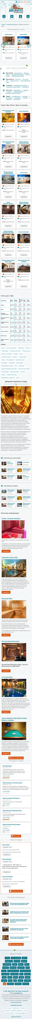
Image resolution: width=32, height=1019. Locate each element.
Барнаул (24, 958)
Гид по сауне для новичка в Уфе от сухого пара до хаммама (19, 937)
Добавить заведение (17, 1010)
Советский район (6, 357)
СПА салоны (16, 99)
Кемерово (5, 967)
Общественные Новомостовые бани (27, 504)
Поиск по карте (7, 1008)
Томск (10, 980)
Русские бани (18, 73)
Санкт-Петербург (15, 958)
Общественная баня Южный (24, 261)
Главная (3, 24)
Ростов (10, 977)
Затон (17, 377)
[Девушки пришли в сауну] (16, 386)
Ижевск (15, 964)
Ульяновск (27, 980)
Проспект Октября (6, 354)
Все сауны (11, 18)
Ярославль (25, 984)
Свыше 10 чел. (14, 80)
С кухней (25, 98)
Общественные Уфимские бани (24, 203)
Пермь (4, 977)
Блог (27, 1008)
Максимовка (19, 363)
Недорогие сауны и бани (13, 87)
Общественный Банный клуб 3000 (8, 232)
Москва (7, 958)
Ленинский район (11, 348)
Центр (3, 348)
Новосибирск (14, 974)
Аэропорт (21, 366)
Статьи (25, 1010)
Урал (16, 366)
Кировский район (12, 374)
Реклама (22, 1008)
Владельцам (20, 2)
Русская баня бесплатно (10, 641)
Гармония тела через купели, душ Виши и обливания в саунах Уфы (19, 912)
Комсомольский (20, 360)
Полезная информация (12, 24)
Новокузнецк (5, 974)
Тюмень (20, 980)
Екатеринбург (7, 964)
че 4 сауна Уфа (7, 677)
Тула (15, 980)
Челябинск (18, 984)
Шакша (3, 374)
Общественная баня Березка (8, 142)
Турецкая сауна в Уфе (10, 557)
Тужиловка (21, 348)
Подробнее (6, 551)
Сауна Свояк (23, 172)
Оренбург (27, 974)
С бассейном (16, 90)
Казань (27, 964)
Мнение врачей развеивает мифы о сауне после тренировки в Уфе (19, 903)
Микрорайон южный (7, 366)
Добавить (28, 2)
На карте (20, 18)
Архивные (7, 1010)
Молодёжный (10, 360)
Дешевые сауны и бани (20, 85)
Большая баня (7, 598)
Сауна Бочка (23, 34)
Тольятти (4, 980)
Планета (22, 372)
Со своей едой (16, 96)
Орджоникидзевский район (9, 369)
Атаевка (27, 348)
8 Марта (15, 357)
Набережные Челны (13, 971)
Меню (4, 18)
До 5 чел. (18, 79)
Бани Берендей (23, 111)
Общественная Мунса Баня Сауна (8, 261)
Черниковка (4, 351)
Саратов (27, 977)
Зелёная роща (26, 351)
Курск (27, 967)
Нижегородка (5, 372)
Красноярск (21, 967)
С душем (8, 91)
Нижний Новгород (25, 971)
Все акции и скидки (17, 891)
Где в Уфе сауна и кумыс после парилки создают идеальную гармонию (18, 921)
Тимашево (4, 363)
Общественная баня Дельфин (8, 111)
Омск (21, 974)
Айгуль (3, 360)
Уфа (5, 984)
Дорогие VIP (25, 87)
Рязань (15, 977)
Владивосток (9, 961)
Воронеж (24, 961)
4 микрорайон (23, 357)
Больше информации (16, 758)
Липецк (4, 971)
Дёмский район (14, 372)
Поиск (28, 18)
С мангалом (17, 98)
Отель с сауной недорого (11, 518)
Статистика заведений (20, 1013)
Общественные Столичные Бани (24, 142)
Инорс (21, 354)
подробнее (8, 58)
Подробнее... (7, 854)
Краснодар (13, 967)
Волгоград (17, 961)
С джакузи (25, 90)
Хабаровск (10, 984)
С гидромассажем (18, 91)
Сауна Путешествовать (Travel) (8, 203)
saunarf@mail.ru (17, 993)
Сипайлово (12, 363)
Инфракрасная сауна (18, 76)
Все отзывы (17, 836)
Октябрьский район (15, 351)
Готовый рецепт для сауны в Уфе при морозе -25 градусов (19, 929)
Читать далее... (6, 776)
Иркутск (21, 964)
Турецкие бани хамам (17, 74)
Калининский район (24, 369)
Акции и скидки (10, 1013)
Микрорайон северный (8, 377)
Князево (15, 354)
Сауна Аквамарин (8, 34)
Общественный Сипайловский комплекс (8, 172)
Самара (21, 977)
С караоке (24, 96)
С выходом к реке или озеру (16, 92)
